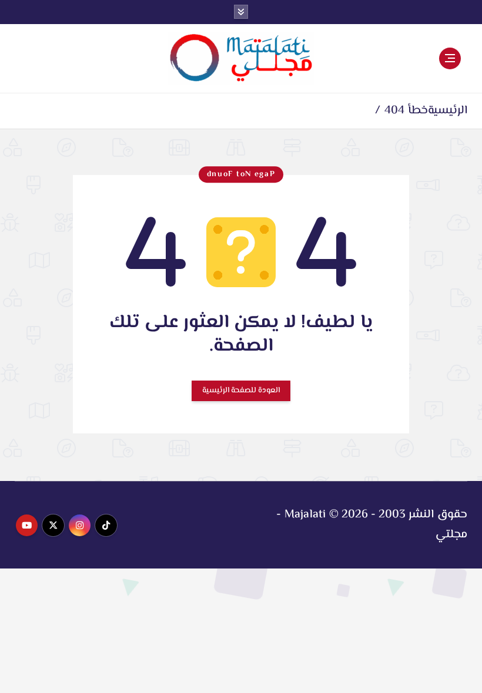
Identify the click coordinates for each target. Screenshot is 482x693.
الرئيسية (447, 111)
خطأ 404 (405, 111)
